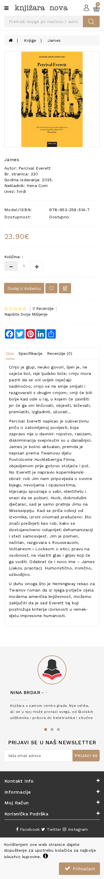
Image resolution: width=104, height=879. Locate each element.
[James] (52, 99)
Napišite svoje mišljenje (26, 314)
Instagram (77, 829)
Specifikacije (30, 353)
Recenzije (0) (59, 353)
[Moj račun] (86, 7)
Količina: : (13, 256)
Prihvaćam (83, 868)
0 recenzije (43, 308)
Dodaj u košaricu (24, 288)
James (54, 40)
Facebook (29, 829)
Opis (10, 353)
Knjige (30, 40)
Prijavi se (86, 756)
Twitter (53, 829)
